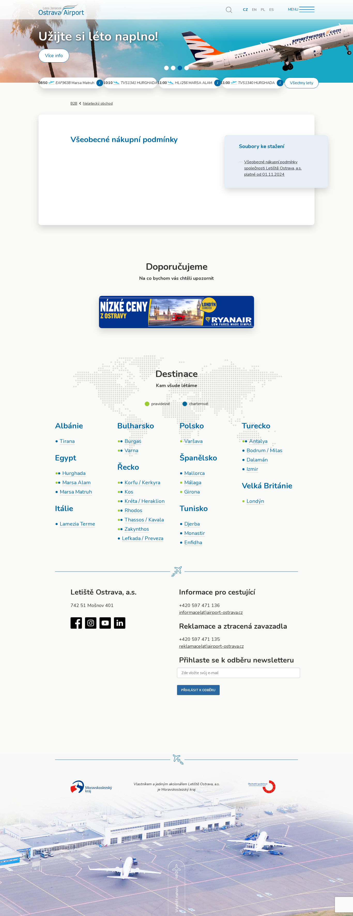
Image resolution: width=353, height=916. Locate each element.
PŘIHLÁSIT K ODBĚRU (198, 690)
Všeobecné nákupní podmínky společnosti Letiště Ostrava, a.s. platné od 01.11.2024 (273, 168)
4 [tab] (186, 68)
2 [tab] (173, 68)
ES (271, 9)
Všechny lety (301, 83)
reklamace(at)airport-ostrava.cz (211, 646)
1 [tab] (166, 68)
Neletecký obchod (98, 103)
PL (263, 9)
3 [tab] (180, 68)
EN (254, 9)
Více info (54, 55)
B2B (74, 103)
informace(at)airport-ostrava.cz (211, 612)
